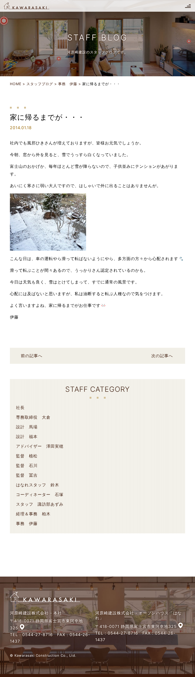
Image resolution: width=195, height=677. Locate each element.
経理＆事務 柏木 (33, 513)
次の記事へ (162, 355)
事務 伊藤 (67, 84)
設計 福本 (27, 436)
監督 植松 (27, 455)
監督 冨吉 (27, 475)
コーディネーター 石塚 (39, 494)
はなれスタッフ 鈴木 (37, 484)
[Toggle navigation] (188, 6)
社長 (20, 407)
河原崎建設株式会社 (31, 6)
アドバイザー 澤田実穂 (39, 446)
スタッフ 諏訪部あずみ (39, 504)
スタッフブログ (39, 84)
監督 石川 (27, 465)
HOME (15, 84)
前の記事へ (31, 355)
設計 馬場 (27, 426)
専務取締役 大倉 (33, 417)
